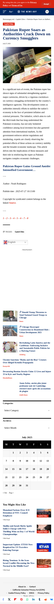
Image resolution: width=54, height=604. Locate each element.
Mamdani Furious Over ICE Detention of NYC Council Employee (16, 513)
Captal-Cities (19, 232)
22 (13, 477)
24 (27, 477)
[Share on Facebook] (3, 599)
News (21, 321)
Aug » (11, 493)
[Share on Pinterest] (21, 599)
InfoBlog (22, 354)
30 (20, 485)
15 (13, 469)
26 (41, 477)
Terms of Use (17, 5)
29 (13, 485)
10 (27, 461)
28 (6, 485)
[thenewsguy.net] (27, 11)
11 (34, 461)
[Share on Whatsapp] (27, 599)
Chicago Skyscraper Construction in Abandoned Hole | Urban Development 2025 (34, 329)
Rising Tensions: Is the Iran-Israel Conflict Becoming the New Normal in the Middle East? (19, 563)
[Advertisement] (27, 279)
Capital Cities (8, 24)
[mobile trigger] (5, 12)
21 (6, 477)
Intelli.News (23, 395)
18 (34, 469)
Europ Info (6, 366)
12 (41, 461)
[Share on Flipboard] (15, 599)
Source (12, 203)
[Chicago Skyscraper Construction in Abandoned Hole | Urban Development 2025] (10, 330)
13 (48, 461)
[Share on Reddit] (45, 599)
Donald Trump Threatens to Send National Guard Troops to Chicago (33, 315)
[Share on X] (9, 599)
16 (20, 469)
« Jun (5, 493)
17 (27, 469)
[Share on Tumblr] (39, 599)
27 (48, 477)
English (11, 242)
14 (6, 469)
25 (34, 477)
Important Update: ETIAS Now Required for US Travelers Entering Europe (18, 547)
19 (41, 469)
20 (48, 469)
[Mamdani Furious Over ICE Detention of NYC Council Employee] (44, 513)
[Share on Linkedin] (33, 599)
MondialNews (7, 378)
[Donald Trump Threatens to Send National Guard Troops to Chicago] (10, 316)
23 (20, 477)
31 (27, 485)
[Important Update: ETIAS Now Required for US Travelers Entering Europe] (44, 547)
